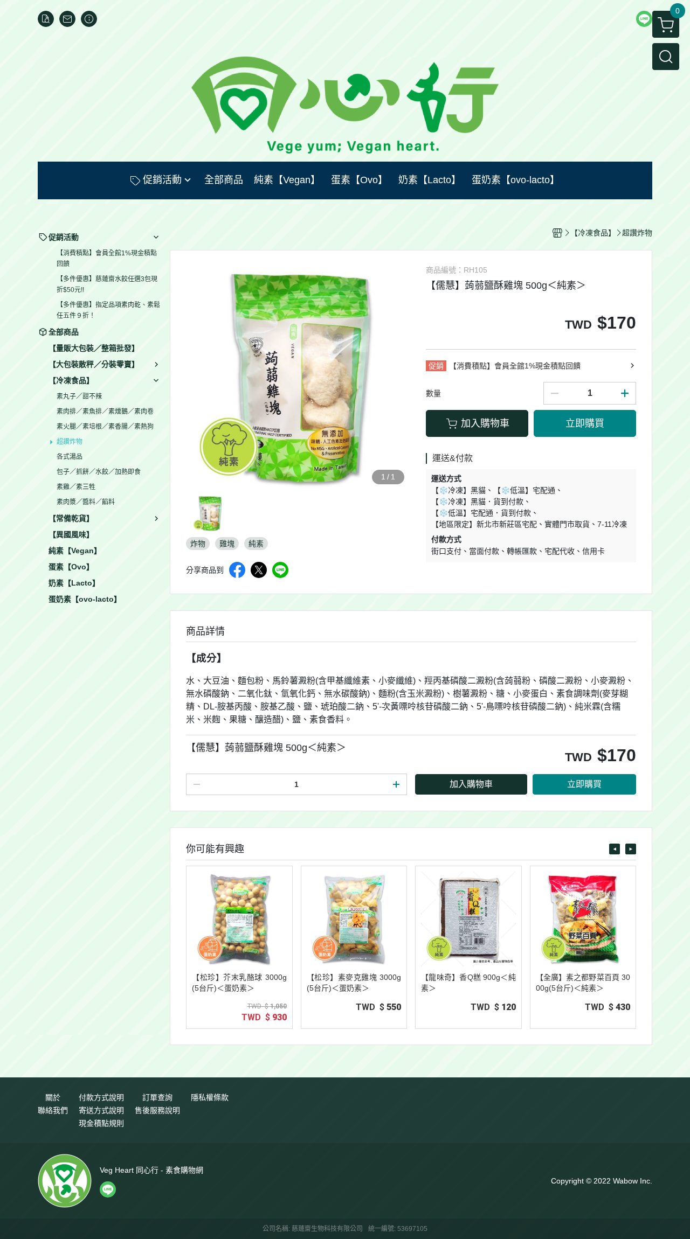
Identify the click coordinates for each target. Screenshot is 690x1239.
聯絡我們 (53, 1110)
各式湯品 (69, 457)
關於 (52, 1097)
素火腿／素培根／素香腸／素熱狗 (105, 426)
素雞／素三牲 (76, 487)
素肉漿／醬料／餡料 (86, 502)
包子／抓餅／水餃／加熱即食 (99, 472)
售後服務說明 (157, 1110)
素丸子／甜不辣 (79, 396)
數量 (433, 393)
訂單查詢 (157, 1097)
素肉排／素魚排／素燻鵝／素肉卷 (105, 411)
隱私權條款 (210, 1097)
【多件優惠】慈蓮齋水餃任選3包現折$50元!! (107, 284)
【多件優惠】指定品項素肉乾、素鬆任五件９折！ (108, 310)
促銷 (436, 365)
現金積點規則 (101, 1123)
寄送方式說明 (101, 1110)
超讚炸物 (69, 442)
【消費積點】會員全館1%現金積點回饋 (107, 258)
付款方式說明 (101, 1097)
